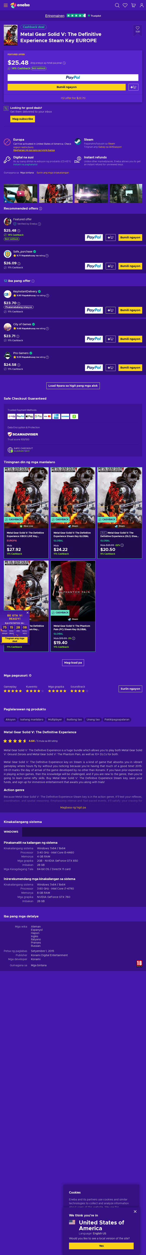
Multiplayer (55, 719)
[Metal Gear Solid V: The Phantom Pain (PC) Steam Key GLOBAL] (73, 586)
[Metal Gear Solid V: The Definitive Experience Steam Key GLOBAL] (73, 493)
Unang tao (93, 719)
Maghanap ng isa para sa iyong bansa (34, 150)
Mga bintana (39, 965)
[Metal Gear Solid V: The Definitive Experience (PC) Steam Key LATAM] (26, 586)
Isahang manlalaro (31, 719)
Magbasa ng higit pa (73, 807)
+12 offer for (73, 98)
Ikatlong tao (74, 719)
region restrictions (23, 147)
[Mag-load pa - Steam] (78, 142)
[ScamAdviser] (23, 434)
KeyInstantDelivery (25, 291)
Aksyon (10, 719)
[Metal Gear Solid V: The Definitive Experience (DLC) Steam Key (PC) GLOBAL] (120, 493)
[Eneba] (19, 5)
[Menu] (5, 5)
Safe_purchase (22, 251)
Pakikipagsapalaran (117, 719)
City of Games (22, 324)
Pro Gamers (21, 353)
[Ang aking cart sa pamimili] (133, 5)
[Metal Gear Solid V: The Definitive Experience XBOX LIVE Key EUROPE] (26, 493)
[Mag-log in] (142, 5)
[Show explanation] (46, 255)
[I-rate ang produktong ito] (16, 741)
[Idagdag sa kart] (133, 87)
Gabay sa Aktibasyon (110, 147)
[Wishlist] (125, 5)
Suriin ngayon (130, 688)
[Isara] (135, 1211)
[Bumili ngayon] (73, 77)
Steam (111, 144)
